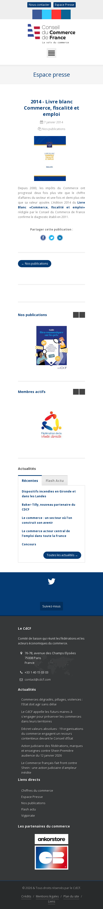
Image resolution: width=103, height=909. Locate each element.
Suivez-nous (51, 606)
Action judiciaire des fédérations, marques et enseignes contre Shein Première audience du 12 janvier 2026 (52, 751)
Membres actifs (32, 391)
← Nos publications (34, 263)
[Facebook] (37, 14)
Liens (51, 901)
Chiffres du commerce (37, 790)
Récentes (30, 480)
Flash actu (28, 809)
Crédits (26, 896)
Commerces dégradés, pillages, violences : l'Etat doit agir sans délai (52, 701)
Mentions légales (47, 896)
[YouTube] (56, 14)
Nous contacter (39, 5)
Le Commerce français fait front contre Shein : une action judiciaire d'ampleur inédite (49, 768)
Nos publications (32, 314)
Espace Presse (64, 5)
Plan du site (71, 896)
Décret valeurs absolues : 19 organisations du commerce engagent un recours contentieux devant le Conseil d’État (52, 734)
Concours (29, 544)
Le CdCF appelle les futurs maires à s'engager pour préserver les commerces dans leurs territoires (51, 716)
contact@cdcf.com (38, 679)
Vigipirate (28, 815)
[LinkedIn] (66, 14)
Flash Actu (55, 480)
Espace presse (51, 74)
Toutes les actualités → (62, 555)
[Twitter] (47, 14)
